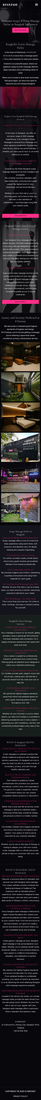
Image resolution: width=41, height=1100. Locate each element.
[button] (36, 4)
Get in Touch (20, 30)
